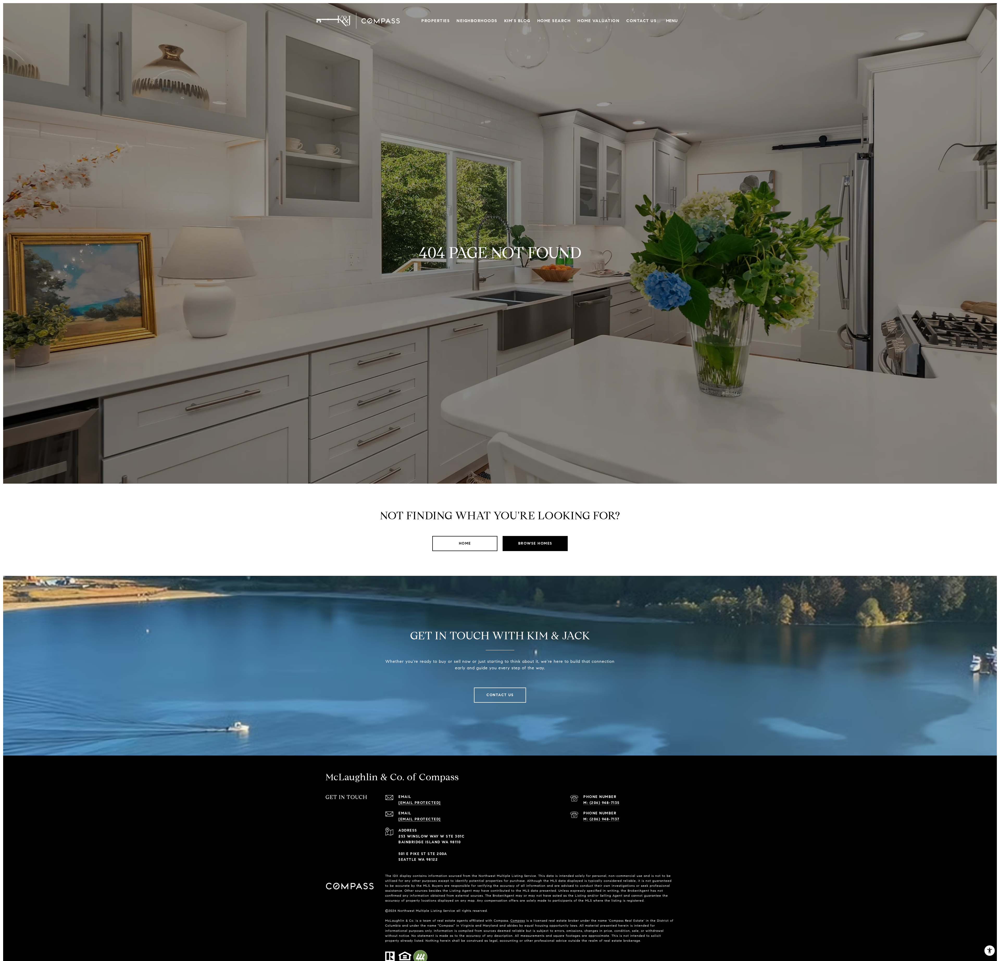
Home (465, 543)
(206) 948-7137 (605, 819)
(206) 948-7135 (605, 803)
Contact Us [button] (500, 695)
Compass (517, 920)
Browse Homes (535, 543)
